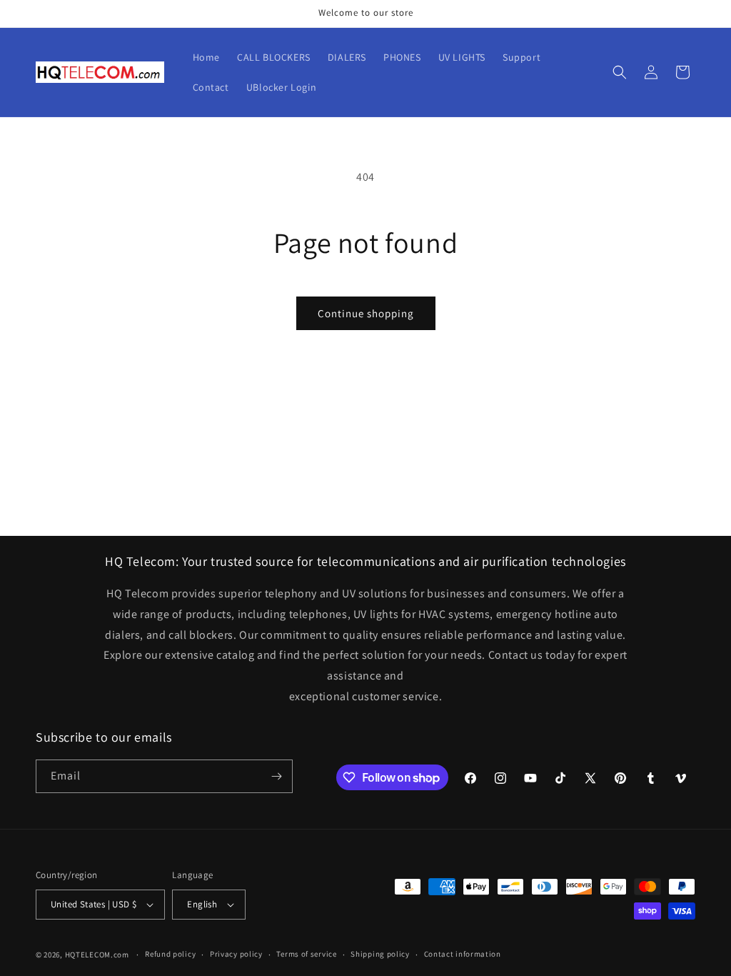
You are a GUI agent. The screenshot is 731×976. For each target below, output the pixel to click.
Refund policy (170, 954)
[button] (619, 72)
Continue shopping (366, 313)
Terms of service (306, 954)
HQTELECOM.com (97, 955)
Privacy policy (236, 954)
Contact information (462, 954)
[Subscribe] (276, 776)
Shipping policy (380, 954)
